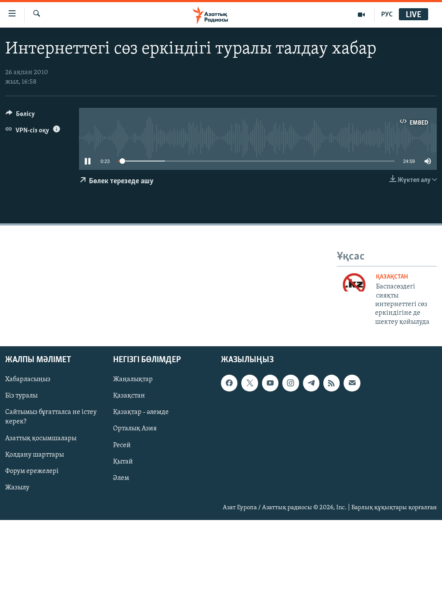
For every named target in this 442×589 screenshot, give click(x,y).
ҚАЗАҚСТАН (392, 277)
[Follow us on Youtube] (270, 383)
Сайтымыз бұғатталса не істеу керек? (51, 417)
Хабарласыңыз (28, 379)
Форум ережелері (32, 471)
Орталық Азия (135, 429)
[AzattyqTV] (361, 14)
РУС (387, 14)
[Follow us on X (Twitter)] (249, 383)
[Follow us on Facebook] (229, 383)
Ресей (122, 445)
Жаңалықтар (133, 379)
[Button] (20, 116)
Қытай (123, 461)
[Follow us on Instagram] (290, 383)
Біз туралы (21, 396)
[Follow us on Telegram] (311, 383)
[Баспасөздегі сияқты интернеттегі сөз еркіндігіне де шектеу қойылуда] (354, 281)
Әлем (121, 478)
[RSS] (331, 383)
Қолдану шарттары (34, 454)
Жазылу (17, 487)
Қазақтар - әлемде (141, 412)
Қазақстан (129, 396)
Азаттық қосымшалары (40, 438)
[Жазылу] (352, 383)
